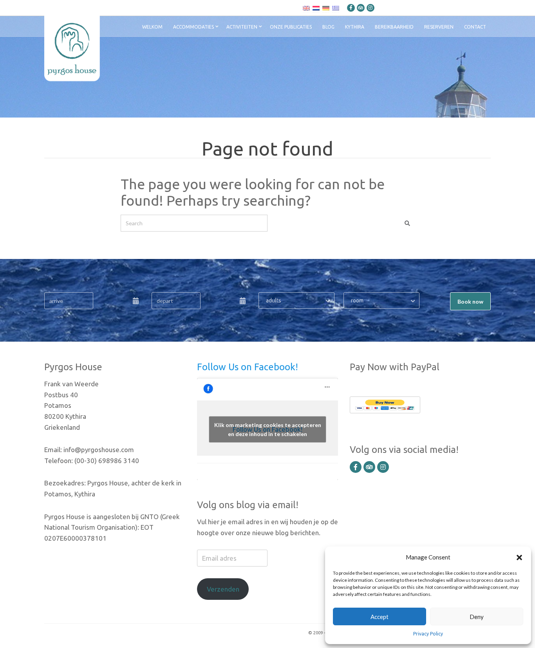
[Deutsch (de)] (325, 7)
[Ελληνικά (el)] (335, 7)
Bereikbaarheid (394, 26)
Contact (475, 26)
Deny (477, 616)
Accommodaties (193, 26)
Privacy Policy (428, 633)
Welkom (152, 26)
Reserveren (439, 26)
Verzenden (223, 589)
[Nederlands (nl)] (316, 7)
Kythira (354, 26)
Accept (380, 616)
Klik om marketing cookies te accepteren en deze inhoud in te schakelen (267, 429)
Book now (470, 301)
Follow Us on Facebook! (247, 367)
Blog (328, 26)
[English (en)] (306, 7)
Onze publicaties (291, 26)
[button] (519, 557)
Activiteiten (241, 26)
